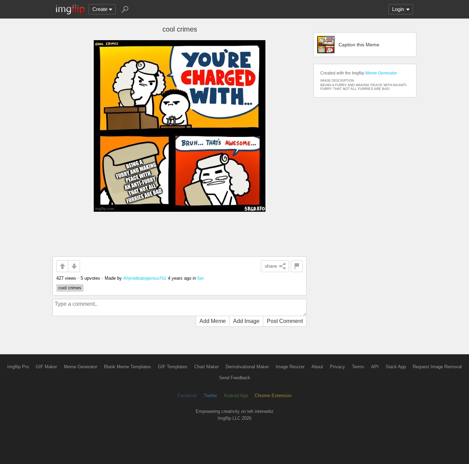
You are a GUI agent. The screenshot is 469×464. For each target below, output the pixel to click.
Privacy (337, 366)
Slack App (396, 366)
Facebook (187, 395)
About (317, 366)
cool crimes (69, 287)
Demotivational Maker (247, 366)
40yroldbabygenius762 (145, 278)
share (271, 266)
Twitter (210, 395)
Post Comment (285, 321)
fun (200, 278)
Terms (358, 366)
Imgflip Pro (18, 366)
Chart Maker (206, 366)
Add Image (246, 321)
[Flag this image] (297, 266)
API (375, 366)
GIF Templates (172, 366)
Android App (236, 395)
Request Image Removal (437, 366)
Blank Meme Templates (127, 366)
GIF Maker (46, 366)
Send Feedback (234, 377)
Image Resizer (290, 366)
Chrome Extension (273, 395)
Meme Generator (381, 73)
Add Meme (212, 321)
